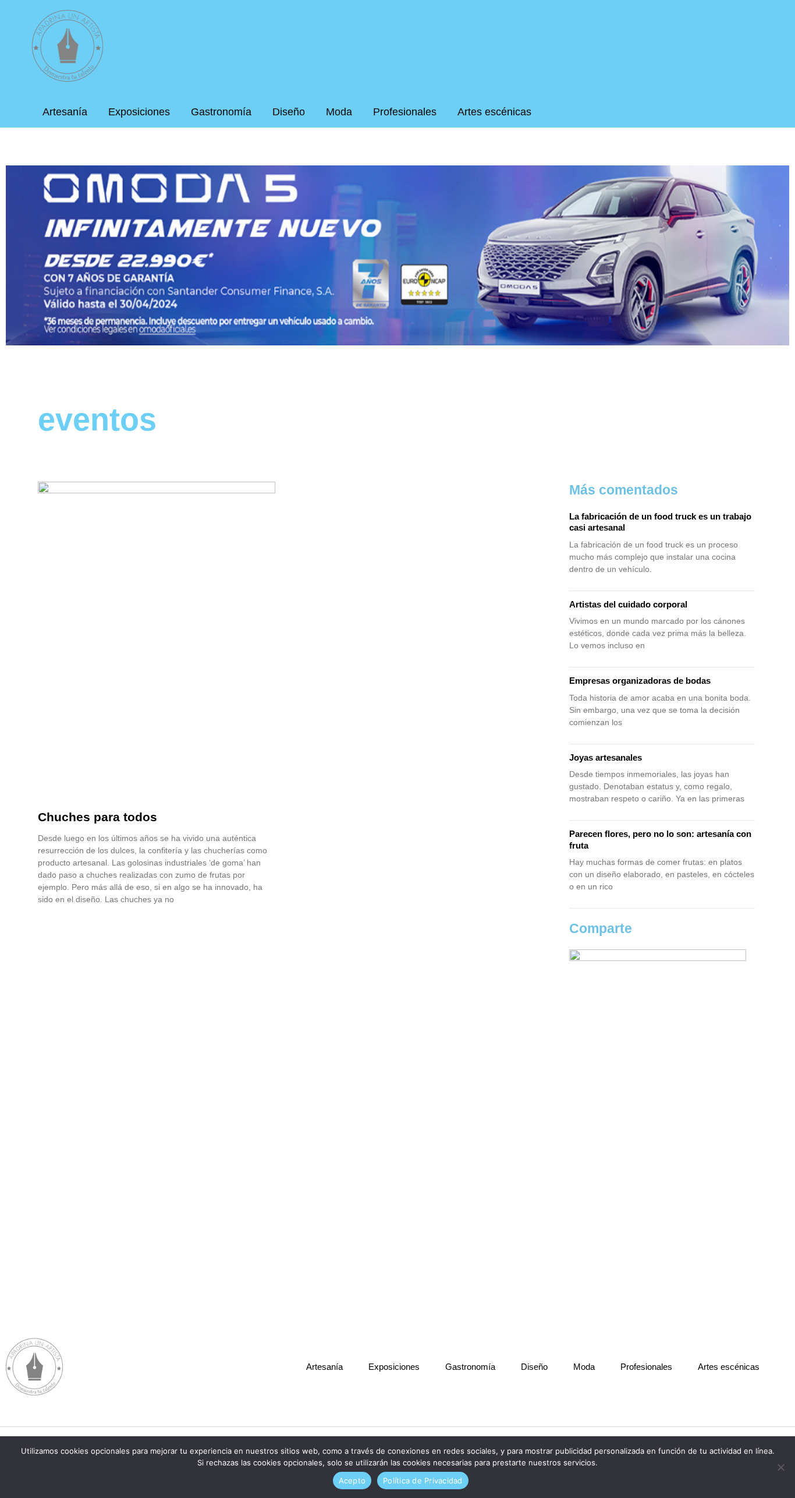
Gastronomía (221, 112)
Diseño (288, 112)
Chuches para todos (97, 817)
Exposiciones (139, 112)
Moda (339, 112)
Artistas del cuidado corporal (628, 604)
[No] (780, 1467)
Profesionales (404, 112)
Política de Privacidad (423, 1480)
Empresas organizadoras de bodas (640, 681)
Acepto (352, 1480)
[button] (751, 106)
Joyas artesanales (605, 757)
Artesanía (64, 112)
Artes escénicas (494, 112)
